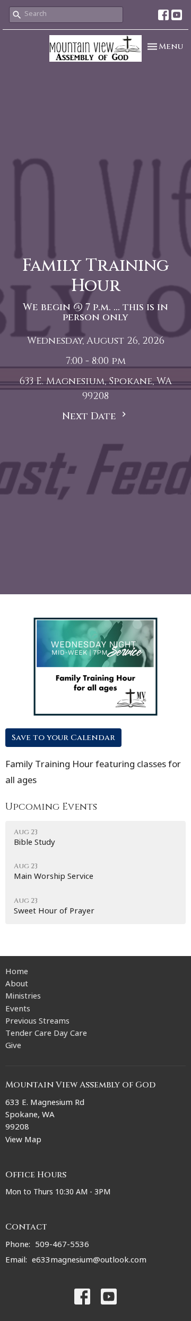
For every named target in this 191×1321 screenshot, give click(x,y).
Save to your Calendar (63, 737)
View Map (23, 1140)
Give (13, 1046)
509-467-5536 (62, 1245)
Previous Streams (37, 1022)
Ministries (23, 997)
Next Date (90, 416)
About (16, 985)
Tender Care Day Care (46, 1034)
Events (17, 1010)
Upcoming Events (51, 806)
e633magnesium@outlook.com (89, 1261)
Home (16, 972)
